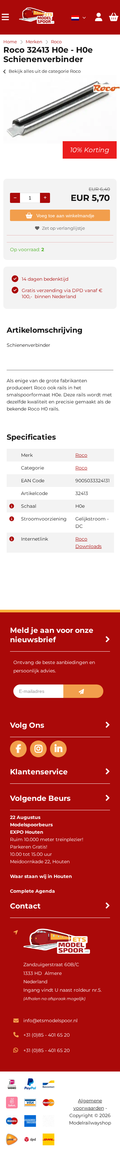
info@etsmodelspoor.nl (50, 1021)
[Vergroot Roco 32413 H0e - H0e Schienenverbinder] (60, 142)
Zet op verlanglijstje (63, 228)
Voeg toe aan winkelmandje (65, 215)
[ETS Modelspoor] (36, 22)
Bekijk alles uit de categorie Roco (45, 71)
